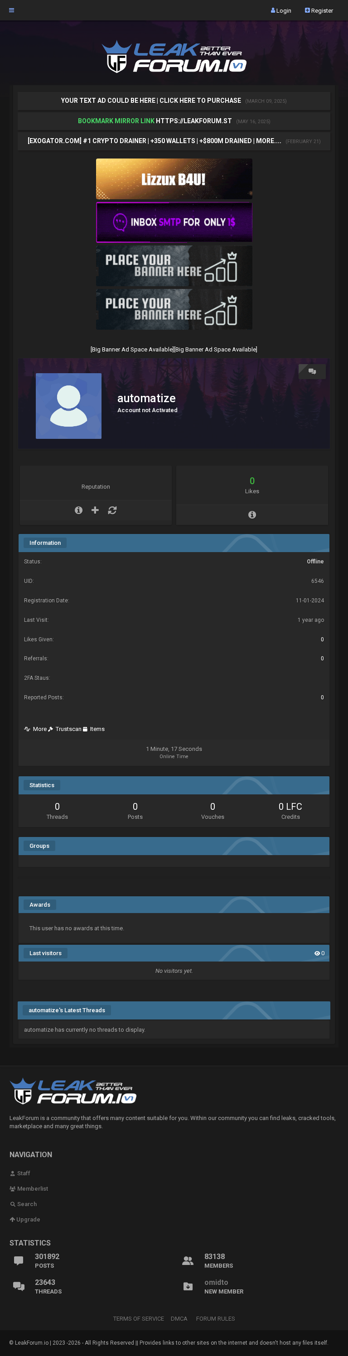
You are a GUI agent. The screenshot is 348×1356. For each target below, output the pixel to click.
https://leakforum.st (194, 121)
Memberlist (32, 1188)
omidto (216, 1282)
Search (26, 1204)
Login (283, 10)
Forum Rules (215, 1318)
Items (96, 729)
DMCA (179, 1318)
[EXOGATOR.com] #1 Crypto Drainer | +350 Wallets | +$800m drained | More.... (155, 140)
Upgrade (27, 1219)
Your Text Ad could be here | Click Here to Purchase (151, 100)
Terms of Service (138, 1318)
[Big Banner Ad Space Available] (132, 349)
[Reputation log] (112, 510)
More (38, 729)
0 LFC (290, 806)
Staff (23, 1173)
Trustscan (67, 729)
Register (321, 10)
